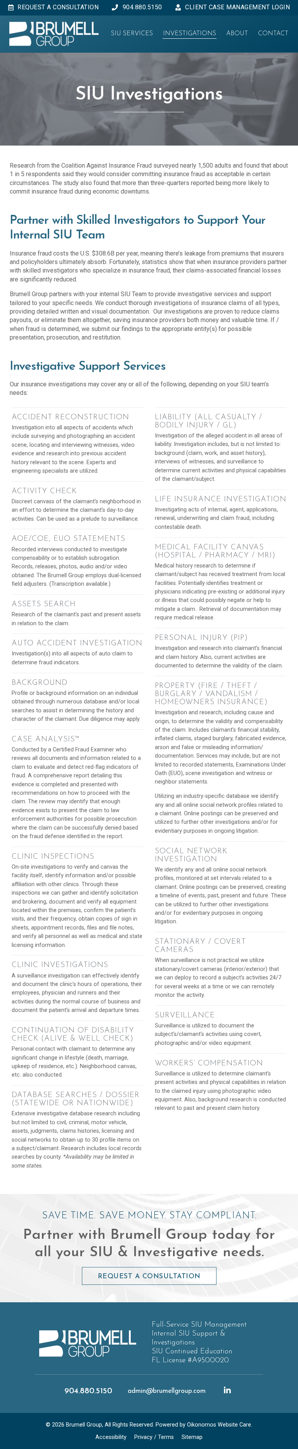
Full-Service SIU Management (199, 1325)
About (237, 34)
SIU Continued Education (192, 1351)
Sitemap (192, 1437)
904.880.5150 (88, 1391)
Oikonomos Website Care (219, 1425)
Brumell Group (84, 1425)
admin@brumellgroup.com (167, 1391)
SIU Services (132, 34)
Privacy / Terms (154, 1437)
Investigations (189, 34)
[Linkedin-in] (227, 1390)
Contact (273, 34)
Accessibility (110, 1437)
